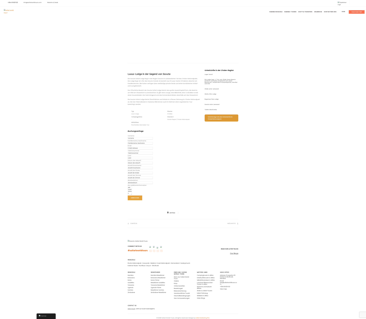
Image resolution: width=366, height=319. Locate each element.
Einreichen (135, 198)
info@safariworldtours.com (33, 2)
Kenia (129, 280)
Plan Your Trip (357, 12)
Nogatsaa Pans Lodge (212, 99)
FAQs (175, 283)
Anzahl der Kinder (134, 170)
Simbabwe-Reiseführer (158, 292)
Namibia (130, 275)
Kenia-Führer (155, 280)
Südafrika (131, 283)
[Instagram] (362, 2)
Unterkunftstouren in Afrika (205, 278)
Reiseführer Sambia (157, 290)
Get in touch (131, 309)
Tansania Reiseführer (158, 285)
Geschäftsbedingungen (182, 296)
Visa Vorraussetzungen (182, 298)
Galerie (176, 281)
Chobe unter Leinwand (212, 89)
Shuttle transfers (305, 12)
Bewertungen (178, 288)
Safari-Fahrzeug (202, 293)
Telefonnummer (133, 151)
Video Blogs (201, 298)
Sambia (130, 290)
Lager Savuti (209, 74)
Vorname (131, 136)
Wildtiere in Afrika (202, 296)
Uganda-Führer (156, 288)
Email (129, 146)
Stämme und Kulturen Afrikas (204, 287)
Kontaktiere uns (330, 12)
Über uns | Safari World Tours (181, 278)
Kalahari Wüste (133, 266)
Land (129, 156)
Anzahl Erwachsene (134, 165)
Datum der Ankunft (134, 160)
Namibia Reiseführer (157, 275)
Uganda (130, 288)
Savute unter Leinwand (212, 104)
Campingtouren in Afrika (205, 275)
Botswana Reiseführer (158, 278)
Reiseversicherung (180, 291)
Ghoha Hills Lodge (210, 94)
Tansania (131, 285)
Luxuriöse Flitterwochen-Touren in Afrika (205, 283)
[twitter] (356, 2)
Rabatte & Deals (52, 2)
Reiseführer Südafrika (158, 283)
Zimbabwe (131, 292)
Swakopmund (185, 263)
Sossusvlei (145, 263)
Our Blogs (234, 253)
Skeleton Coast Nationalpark (160, 263)
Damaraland (175, 263)
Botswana (131, 278)
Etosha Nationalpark (134, 263)
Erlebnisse (318, 12)
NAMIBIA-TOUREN (290, 12)
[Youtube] (359, 2)
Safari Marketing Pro (202, 318)
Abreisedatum (133, 180)
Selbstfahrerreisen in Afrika (206, 280)
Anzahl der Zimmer (134, 175)
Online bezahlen (179, 286)
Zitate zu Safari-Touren (204, 291)
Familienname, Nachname (137, 141)
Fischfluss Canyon (145, 266)
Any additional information (137, 185)
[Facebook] (353, 2)
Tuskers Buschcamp (211, 109)
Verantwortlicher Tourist (182, 293)
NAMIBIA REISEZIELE (275, 12)
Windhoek (155, 266)
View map (223, 289)
